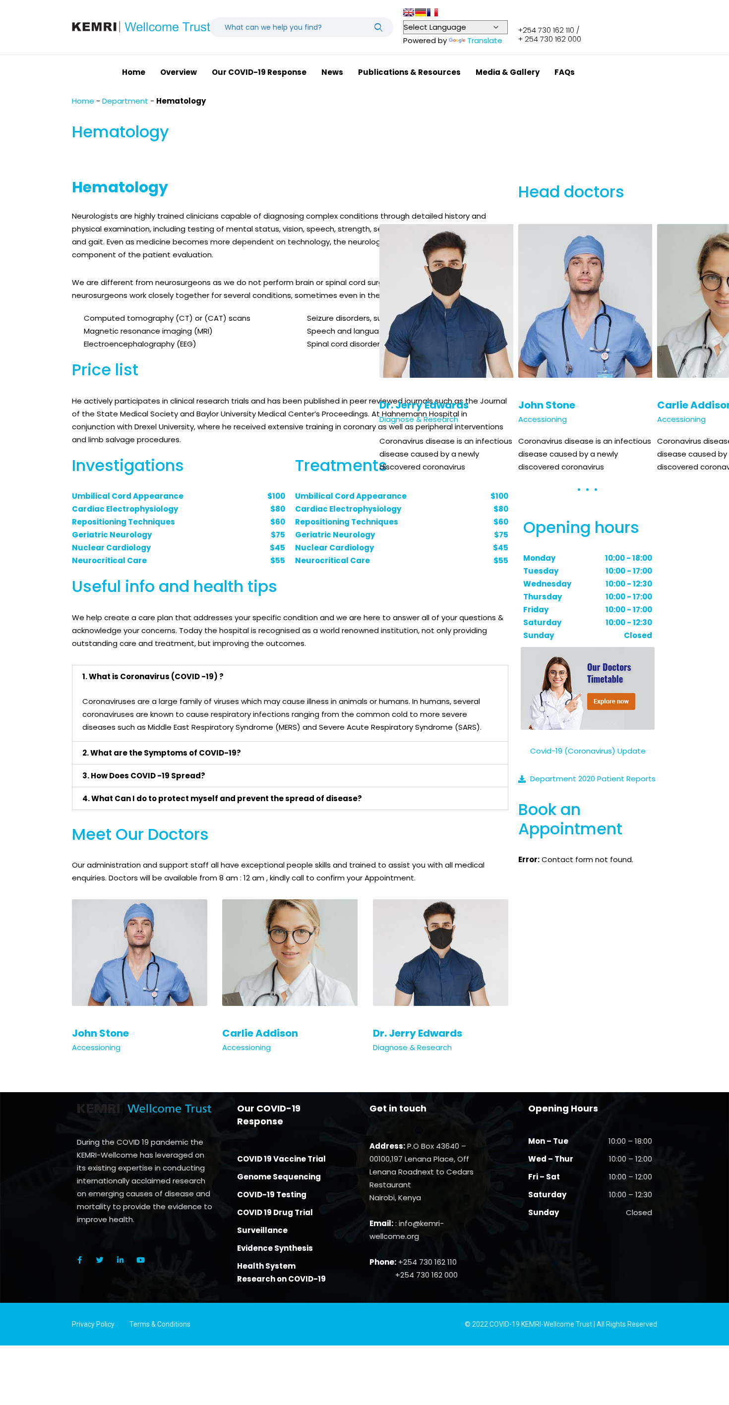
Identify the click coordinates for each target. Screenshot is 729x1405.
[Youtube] (140, 1260)
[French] (432, 12)
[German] (420, 12)
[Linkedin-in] (120, 1260)
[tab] (290, 676)
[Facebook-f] (79, 1260)
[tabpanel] (587, 354)
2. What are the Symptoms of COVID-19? (161, 753)
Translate (484, 40)
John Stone (100, 1033)
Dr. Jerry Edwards (417, 1033)
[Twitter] (100, 1260)
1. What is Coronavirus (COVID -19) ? (153, 676)
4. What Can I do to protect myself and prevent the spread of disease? (222, 798)
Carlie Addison (260, 1033)
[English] (408, 12)
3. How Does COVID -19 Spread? (143, 775)
